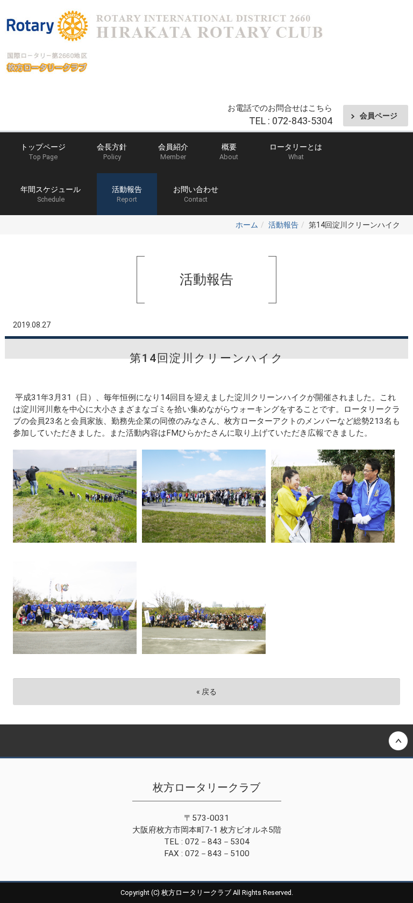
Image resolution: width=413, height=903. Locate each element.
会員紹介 (173, 152)
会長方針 (112, 152)
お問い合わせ (195, 194)
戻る (206, 691)
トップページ (43, 152)
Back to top (206, 740)
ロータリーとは (295, 152)
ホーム (247, 225)
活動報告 (127, 194)
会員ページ (378, 115)
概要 (228, 152)
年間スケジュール (50, 194)
